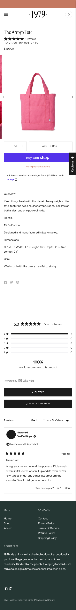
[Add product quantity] (8, 146)
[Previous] (4, 97)
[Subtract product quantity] (22, 146)
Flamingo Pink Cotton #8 (21, 43)
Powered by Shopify (44, 599)
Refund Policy (46, 533)
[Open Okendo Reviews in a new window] (19, 381)
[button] (20, 38)
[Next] (72, 97)
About (7, 528)
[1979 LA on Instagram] (10, 589)
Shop (7, 523)
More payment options (38, 166)
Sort (34, 420)
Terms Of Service (48, 528)
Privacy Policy (46, 523)
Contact (43, 518)
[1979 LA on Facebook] (6, 589)
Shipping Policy (47, 538)
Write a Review (45, 405)
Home (7, 518)
